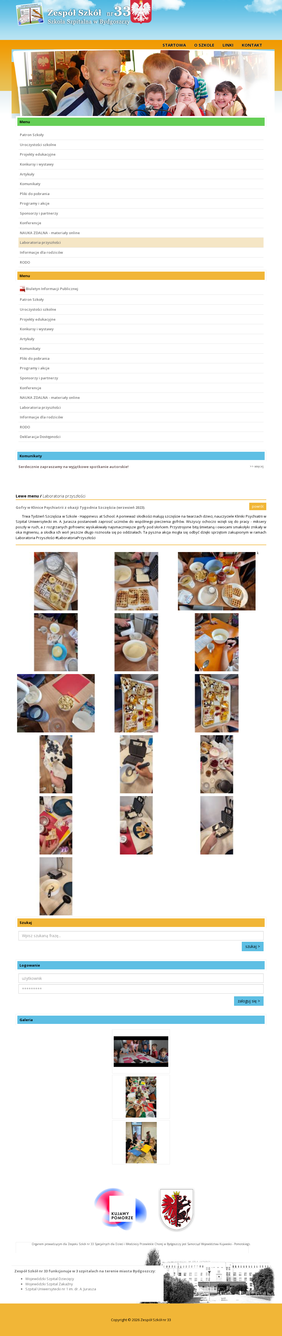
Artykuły (27, 174)
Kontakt (252, 45)
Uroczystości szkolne (38, 144)
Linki (228, 45)
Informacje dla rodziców (41, 252)
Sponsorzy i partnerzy (39, 213)
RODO (25, 262)
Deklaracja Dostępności (40, 436)
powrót (258, 506)
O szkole (204, 45)
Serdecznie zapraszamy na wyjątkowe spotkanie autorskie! (73, 466)
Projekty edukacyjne (38, 154)
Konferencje (30, 222)
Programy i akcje (35, 203)
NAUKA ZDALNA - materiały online (50, 232)
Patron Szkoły (32, 134)
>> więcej (257, 466)
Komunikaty (30, 183)
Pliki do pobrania (35, 193)
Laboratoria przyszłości (40, 242)
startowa (174, 45)
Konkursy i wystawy (37, 164)
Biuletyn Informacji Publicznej (51, 288)
